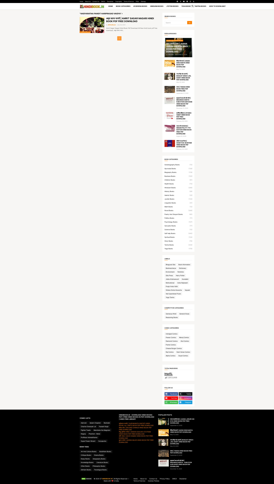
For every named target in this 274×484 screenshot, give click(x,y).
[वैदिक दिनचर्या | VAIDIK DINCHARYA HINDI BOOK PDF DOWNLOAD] (170, 63)
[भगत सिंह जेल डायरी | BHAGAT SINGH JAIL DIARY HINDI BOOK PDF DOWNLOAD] (170, 76)
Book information (184, 264)
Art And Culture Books (88, 451)
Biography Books (178, 172)
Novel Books (178, 210)
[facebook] (177, 1)
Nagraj (83, 434)
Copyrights (118, 1)
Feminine (181, 272)
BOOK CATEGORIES (123, 6)
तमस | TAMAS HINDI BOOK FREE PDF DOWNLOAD (183, 89)
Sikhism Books (86, 470)
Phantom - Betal (94, 434)
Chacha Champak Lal (88, 426)
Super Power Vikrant (88, 441)
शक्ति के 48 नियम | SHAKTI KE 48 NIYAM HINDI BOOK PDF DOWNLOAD (184, 144)
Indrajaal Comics (171, 334)
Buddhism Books (105, 451)
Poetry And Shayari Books (178, 214)
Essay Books (85, 459)
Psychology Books (178, 222)
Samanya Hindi (171, 314)
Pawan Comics (171, 337)
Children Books (178, 180)
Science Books (178, 229)
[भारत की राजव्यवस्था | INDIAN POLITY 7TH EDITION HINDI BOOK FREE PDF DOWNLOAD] (170, 128)
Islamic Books (178, 195)
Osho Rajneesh (182, 283)
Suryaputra (102, 441)
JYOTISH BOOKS (172, 6)
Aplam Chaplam (95, 423)
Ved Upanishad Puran (173, 294)
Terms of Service (129, 1)
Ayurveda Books (178, 168)
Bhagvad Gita (170, 264)
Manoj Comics (184, 337)
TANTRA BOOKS (200, 6)
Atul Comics (185, 341)
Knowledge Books (87, 462)
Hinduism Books (178, 188)
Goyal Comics (183, 356)
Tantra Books (178, 245)
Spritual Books (178, 237)
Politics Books (178, 218)
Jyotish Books (178, 199)
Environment (170, 272)
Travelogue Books (100, 470)
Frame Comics (171, 345)
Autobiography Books (178, 165)
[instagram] (190, 1)
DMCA (103, 1)
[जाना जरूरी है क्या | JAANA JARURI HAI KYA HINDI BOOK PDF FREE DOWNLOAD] (163, 421)
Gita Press (169, 275)
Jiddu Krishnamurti (172, 279)
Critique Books (86, 455)
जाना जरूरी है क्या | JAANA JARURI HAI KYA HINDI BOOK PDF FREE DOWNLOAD (182, 421)
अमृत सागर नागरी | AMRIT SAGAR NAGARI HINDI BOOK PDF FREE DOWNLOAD (130, 20)
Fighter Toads (86, 430)
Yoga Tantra (170, 297)
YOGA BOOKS (186, 6)
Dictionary (182, 268)
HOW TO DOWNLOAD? (217, 6)
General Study (184, 314)
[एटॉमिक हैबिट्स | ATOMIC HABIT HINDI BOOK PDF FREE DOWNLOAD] (170, 115)
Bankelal (107, 423)
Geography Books (99, 459)
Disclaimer (110, 1)
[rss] (193, 1)
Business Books (178, 176)
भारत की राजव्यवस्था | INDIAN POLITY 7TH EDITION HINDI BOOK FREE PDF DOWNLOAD (184, 130)
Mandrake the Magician (102, 430)
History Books (178, 191)
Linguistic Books (178, 203)
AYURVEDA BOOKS (140, 6)
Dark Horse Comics (183, 352)
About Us (88, 1)
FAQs (137, 1)
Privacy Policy (165, 479)
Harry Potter (180, 275)
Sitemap (143, 1)
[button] (192, 6)
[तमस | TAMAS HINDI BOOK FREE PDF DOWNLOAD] (170, 89)
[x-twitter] (180, 1)
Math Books (178, 207)
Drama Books (98, 455)
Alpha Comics (170, 356)
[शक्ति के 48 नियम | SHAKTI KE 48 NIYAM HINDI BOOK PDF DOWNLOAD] (170, 143)
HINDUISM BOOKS (156, 6)
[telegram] (187, 1)
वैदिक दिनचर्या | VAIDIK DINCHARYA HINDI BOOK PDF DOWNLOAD (183, 64)
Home (81, 1)
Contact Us (95, 1)
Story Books (178, 241)
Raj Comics (169, 352)
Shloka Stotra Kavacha (174, 290)
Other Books (85, 466)
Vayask (187, 290)
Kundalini (185, 279)
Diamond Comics (172, 341)
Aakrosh (84, 423)
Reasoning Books (172, 317)
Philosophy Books (99, 466)
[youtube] (184, 1)
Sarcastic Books (178, 226)
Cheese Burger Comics (174, 348)
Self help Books (178, 233)
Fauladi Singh (103, 426)
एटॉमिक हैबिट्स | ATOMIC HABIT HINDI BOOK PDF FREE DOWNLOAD (184, 116)
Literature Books (102, 462)
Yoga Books (178, 249)
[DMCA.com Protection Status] (86, 480)
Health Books (178, 184)
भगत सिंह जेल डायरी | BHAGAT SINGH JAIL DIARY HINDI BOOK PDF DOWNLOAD (183, 77)
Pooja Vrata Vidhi (172, 286)
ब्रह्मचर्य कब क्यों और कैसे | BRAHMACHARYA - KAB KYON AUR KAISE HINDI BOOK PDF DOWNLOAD (184, 102)
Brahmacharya (171, 268)
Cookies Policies (153, 481)
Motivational (170, 283)
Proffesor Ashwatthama (89, 437)
